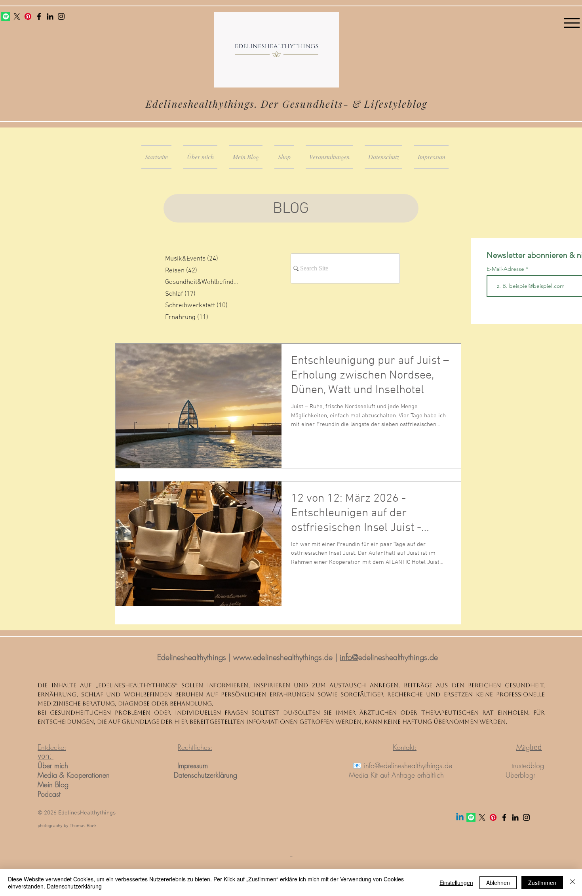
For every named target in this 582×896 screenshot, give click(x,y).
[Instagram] (61, 16)
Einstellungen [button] (456, 882)
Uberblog (519, 775)
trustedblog (528, 765)
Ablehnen (498, 882)
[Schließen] (572, 882)
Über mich (54, 765)
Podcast (49, 794)
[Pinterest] (27, 16)
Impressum (192, 765)
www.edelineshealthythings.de (283, 657)
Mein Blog (53, 784)
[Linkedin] (459, 817)
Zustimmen (542, 882)
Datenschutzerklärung (205, 775)
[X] (16, 16)
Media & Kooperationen (74, 775)
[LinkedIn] (50, 16)
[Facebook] (39, 16)
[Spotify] (5, 16)
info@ (349, 657)
